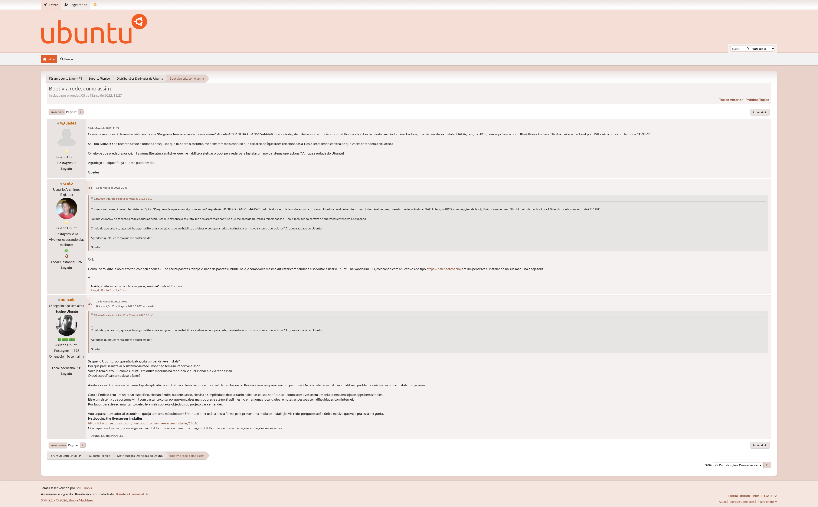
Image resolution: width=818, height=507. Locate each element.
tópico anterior (731, 99)
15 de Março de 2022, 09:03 (111, 301)
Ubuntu (120, 494)
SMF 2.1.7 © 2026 (54, 500)
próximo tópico (757, 99)
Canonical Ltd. (139, 494)
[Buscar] (748, 49)
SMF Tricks (84, 488)
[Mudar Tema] (95, 5)
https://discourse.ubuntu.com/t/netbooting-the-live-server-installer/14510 (143, 423)
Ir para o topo (58, 445)
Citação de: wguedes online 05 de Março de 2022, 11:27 (123, 198)
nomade (68, 299)
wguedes (68, 122)
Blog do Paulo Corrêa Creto (109, 290)
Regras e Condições (742, 501)
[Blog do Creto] (66, 256)
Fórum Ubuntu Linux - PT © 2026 (752, 496)
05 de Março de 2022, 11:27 (103, 128)
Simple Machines (80, 500)
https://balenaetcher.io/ (443, 269)
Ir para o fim (57, 112)
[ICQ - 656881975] (66, 250)
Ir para (708, 465)
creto (68, 183)
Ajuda (723, 501)
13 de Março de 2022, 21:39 (111, 187)
